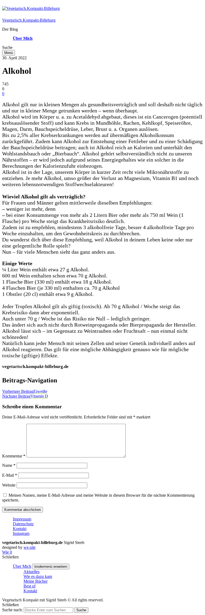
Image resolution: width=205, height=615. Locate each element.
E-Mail (9, 475)
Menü (8, 53)
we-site (29, 547)
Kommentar (13, 456)
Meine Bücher (35, 581)
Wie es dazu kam (37, 576)
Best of (29, 586)
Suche (81, 610)
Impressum (22, 519)
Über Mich (23, 38)
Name (8, 465)
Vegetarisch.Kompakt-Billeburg (29, 20)
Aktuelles (31, 571)
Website (8, 485)
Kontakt (19, 528)
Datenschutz (23, 524)
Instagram (21, 533)
